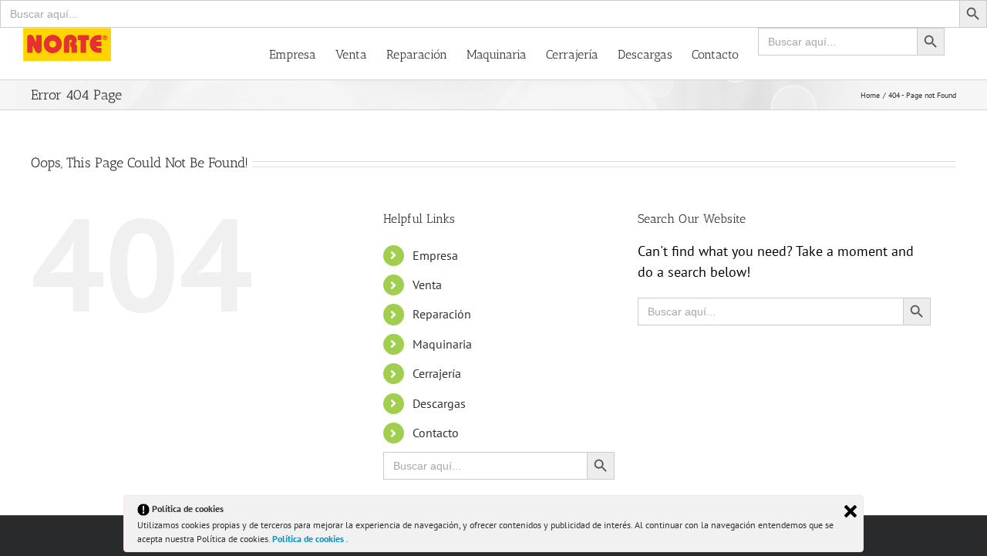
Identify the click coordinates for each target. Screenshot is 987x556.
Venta (427, 284)
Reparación (442, 314)
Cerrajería (437, 373)
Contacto (436, 432)
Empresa (435, 255)
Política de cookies (309, 538)
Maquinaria (442, 344)
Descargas (439, 403)
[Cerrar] (850, 511)
